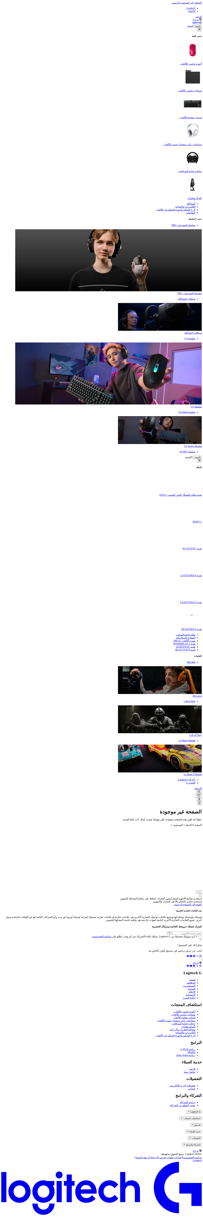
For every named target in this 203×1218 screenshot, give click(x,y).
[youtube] (190, 956)
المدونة (191, 988)
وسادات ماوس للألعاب (183, 1014)
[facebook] (193, 956)
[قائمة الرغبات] (199, 796)
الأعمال (191, 11)
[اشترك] (169, 933)
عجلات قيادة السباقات (183, 1023)
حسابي (191, 1088)
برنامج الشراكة (187, 1102)
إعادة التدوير (189, 997)
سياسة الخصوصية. (101, 936)
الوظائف (191, 982)
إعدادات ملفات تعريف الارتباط (166, 1157)
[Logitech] (197, 23)
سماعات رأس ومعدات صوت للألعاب (176, 1020)
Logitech (191, 8)
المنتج (197, 26)
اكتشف (197, 457)
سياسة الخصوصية (192, 1157)
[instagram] (200, 956)
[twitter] (197, 956)
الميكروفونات (188, 1026)
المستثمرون (189, 985)
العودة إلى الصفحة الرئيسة (188, 904)
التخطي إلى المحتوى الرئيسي (186, 2)
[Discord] (188, 956)
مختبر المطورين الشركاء (182, 1105)
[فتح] (199, 803)
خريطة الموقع (142, 1157)
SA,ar (196, 20)
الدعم (199, 16)
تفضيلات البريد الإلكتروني (182, 1085)
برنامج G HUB (187, 1049)
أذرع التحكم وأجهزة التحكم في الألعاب (175, 1035)
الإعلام (192, 991)
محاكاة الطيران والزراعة (182, 1029)
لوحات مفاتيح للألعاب (184, 1017)
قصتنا (192, 979)
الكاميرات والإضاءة (185, 1032)
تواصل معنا (189, 1072)
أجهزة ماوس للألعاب (184, 1011)
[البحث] (199, 792)
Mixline (191, 1052)
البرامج (198, 788)
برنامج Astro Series (185, 1055)
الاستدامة (190, 994)
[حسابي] (199, 800)
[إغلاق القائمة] (199, 29)
